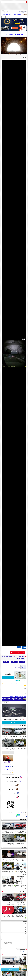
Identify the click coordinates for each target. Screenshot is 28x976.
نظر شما (25, 921)
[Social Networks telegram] (16, 680)
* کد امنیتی (24, 941)
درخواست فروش (14, 722)
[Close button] (27, 964)
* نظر (25, 931)
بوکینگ (22, 951)
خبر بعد (21, 662)
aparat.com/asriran (22, 691)
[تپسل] (2, 702)
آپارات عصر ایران (12, 797)
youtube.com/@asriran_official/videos (18, 696)
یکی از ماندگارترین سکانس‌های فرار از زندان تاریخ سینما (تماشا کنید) (8, 763)
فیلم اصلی (24, 650)
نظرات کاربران (14, 662)
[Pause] (3, 716)
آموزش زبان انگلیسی (13, 793)
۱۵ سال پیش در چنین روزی (12, 781)
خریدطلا (8, 677)
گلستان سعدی (12, 789)
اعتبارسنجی (25, 951)
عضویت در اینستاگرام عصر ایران (12, 777)
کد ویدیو (19, 647)
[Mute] (5, 716)
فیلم (26, 31)
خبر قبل (6, 662)
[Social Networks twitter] (18, 680)
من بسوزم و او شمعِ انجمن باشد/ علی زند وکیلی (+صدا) (11, 666)
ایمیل (25, 927)
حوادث (24, 31)
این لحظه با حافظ (12, 785)
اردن (21, 816)
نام (25, 923)
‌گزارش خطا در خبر (23, 814)
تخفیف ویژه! (10, 969)
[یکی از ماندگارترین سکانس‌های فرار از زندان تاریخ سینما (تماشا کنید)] (8, 758)
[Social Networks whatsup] (19, 680)
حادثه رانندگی (18, 816)
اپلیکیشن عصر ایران (18, 804)
